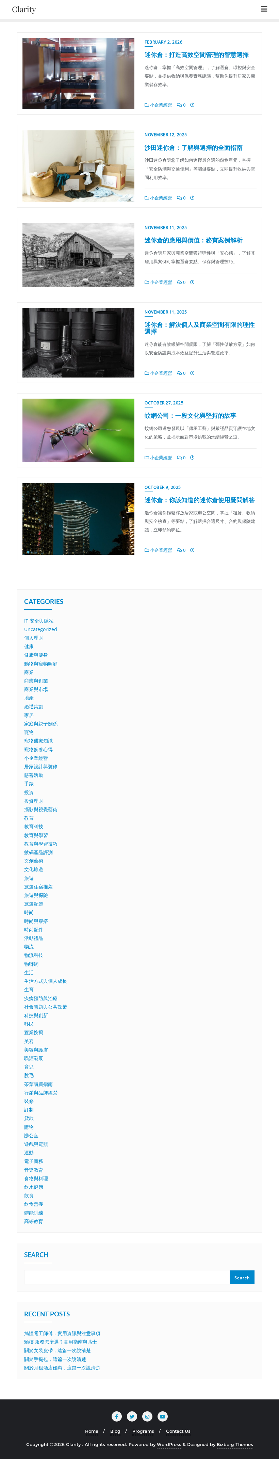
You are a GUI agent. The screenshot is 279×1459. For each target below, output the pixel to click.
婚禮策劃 (33, 706)
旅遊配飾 (33, 903)
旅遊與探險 (36, 895)
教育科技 (33, 826)
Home (91, 1431)
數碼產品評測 (38, 852)
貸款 (29, 1118)
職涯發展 (33, 1058)
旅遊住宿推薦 (38, 886)
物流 (29, 946)
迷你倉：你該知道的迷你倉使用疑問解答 (200, 499)
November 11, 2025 (166, 227)
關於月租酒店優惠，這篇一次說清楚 (62, 1367)
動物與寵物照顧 (41, 663)
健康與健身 (36, 655)
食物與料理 (36, 1178)
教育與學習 (36, 835)
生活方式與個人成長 (45, 981)
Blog (115, 1431)
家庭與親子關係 (41, 723)
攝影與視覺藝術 (41, 809)
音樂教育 (33, 1170)
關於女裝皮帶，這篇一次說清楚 (57, 1350)
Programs (143, 1431)
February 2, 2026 (163, 42)
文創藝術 (33, 860)
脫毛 (29, 1075)
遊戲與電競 (36, 1144)
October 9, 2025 (163, 487)
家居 (29, 715)
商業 (29, 672)
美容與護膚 (36, 1049)
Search (36, 1255)
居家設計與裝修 (41, 766)
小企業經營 (160, 105)
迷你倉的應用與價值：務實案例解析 (194, 240)
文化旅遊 (33, 869)
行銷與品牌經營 (41, 1092)
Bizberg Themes (235, 1444)
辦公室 (31, 1135)
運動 (29, 1152)
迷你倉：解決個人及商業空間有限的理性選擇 (200, 328)
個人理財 (33, 638)
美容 (29, 1041)
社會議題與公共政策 (45, 1007)
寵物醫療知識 (38, 740)
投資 (29, 792)
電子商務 (33, 1161)
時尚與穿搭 (36, 921)
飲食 (29, 1195)
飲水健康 (33, 1187)
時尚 (29, 912)
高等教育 (33, 1221)
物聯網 (31, 964)
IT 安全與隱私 (38, 621)
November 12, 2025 (166, 135)
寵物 (29, 732)
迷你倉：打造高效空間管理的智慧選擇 (197, 54)
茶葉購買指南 (38, 1084)
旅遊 (29, 878)
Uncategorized (40, 629)
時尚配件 (33, 929)
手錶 (29, 783)
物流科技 (33, 955)
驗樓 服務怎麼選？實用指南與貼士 (60, 1341)
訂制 (29, 1109)
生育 (29, 989)
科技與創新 (36, 1015)
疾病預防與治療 (41, 998)
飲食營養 (33, 1204)
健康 (29, 646)
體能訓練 (33, 1212)
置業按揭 (33, 1032)
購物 (29, 1127)
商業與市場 (36, 689)
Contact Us (178, 1431)
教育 (29, 818)
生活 (29, 972)
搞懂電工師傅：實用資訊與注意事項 (62, 1333)
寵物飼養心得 (38, 749)
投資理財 (33, 801)
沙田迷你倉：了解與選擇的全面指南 (194, 147)
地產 (29, 697)
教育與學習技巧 (41, 843)
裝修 (29, 1101)
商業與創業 (36, 680)
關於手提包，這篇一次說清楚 (55, 1359)
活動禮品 (33, 938)
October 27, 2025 (164, 403)
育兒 (29, 1066)
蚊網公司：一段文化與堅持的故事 (190, 415)
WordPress (169, 1444)
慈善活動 (33, 775)
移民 (29, 1024)
